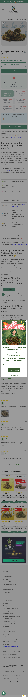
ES (25, 695)
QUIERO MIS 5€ (14, 370)
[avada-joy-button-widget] (4, 693)
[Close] (25, 322)
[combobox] (24, 696)
